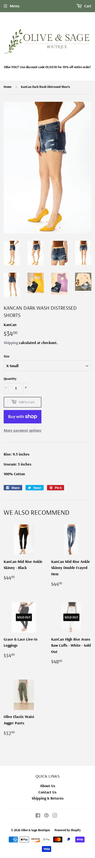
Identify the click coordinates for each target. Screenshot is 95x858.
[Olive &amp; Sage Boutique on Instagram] (54, 815)
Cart (87, 5)
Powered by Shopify (68, 830)
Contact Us (47, 792)
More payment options (22, 430)
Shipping (11, 342)
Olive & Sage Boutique (35, 830)
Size (7, 356)
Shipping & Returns (48, 798)
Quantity (10, 378)
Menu (14, 5)
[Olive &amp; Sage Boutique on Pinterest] (46, 815)
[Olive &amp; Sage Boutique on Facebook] (37, 815)
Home (7, 87)
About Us (47, 785)
